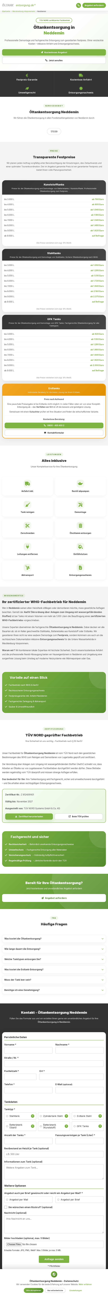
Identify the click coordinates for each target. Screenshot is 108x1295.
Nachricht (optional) (15, 1212)
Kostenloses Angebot (55, 52)
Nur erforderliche (55, 1290)
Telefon (9, 1084)
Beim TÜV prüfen (80, 816)
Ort (42, 1071)
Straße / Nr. (11, 1057)
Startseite (6, 11)
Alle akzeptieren (33, 1290)
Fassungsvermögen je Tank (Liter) (75, 1135)
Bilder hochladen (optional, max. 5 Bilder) (27, 1238)
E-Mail (63, 1084)
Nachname (62, 1044)
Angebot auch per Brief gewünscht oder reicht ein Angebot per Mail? (43, 1193)
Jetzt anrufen (56, 60)
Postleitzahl (11, 1071)
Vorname (10, 1044)
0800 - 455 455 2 (55, 425)
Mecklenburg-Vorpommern (24, 11)
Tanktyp (9, 1109)
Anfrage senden (54, 1259)
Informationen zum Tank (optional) (23, 1161)
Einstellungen (75, 1290)
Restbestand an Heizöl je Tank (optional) (26, 1148)
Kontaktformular (56, 433)
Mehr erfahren (85, 1284)
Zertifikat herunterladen (31, 816)
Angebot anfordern (94, 5)
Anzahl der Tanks (14, 1135)
